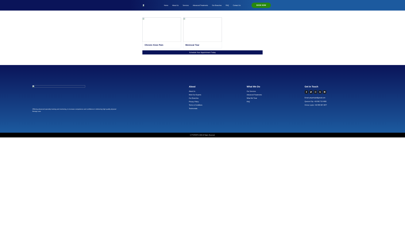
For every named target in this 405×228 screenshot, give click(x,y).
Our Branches (217, 5)
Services (186, 5)
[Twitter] (311, 92)
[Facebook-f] (306, 92)
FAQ (227, 5)
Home (166, 5)
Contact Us (237, 5)
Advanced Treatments (200, 5)
